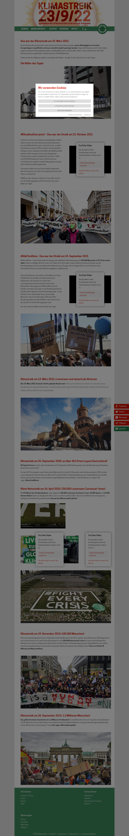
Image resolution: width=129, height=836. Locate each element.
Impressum (87, 115)
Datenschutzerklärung (75, 115)
